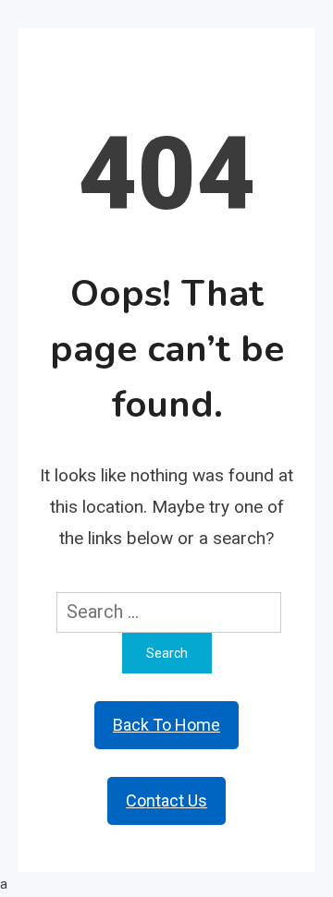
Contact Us (166, 800)
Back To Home (166, 724)
